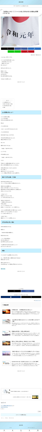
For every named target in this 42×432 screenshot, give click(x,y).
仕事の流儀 (3, 268)
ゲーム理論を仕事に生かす (6, 405)
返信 (39, 411)
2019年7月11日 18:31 (4, 407)
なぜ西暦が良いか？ (7, 102)
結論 (4, 107)
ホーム (11, 427)
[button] (39, 249)
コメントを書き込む (21, 414)
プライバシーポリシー (31, 427)
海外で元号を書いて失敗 (7, 103)
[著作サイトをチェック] (11, 297)
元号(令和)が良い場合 (7, 105)
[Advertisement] (21, 90)
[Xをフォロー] (31, 297)
